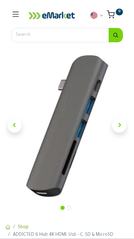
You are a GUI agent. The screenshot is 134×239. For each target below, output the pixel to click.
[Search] (116, 35)
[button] (14, 125)
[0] (115, 16)
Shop (23, 227)
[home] (7, 227)
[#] (15, 15)
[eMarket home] (52, 15)
